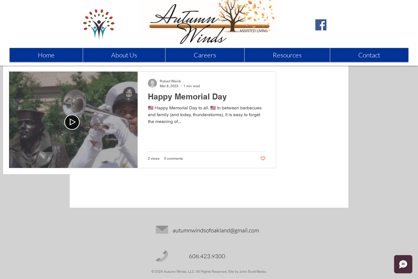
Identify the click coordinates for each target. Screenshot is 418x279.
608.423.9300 (207, 256)
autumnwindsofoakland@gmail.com (216, 230)
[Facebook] (320, 24)
